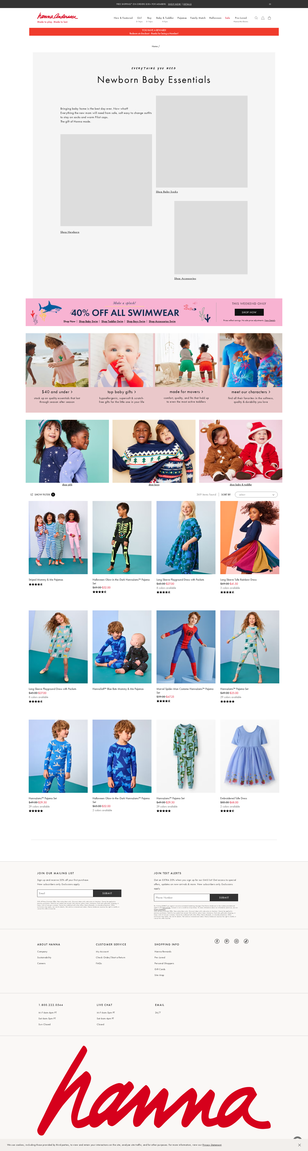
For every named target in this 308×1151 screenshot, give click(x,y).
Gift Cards (160, 969)
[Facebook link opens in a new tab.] (217, 941)
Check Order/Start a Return (110, 957)
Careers (41, 963)
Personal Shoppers (164, 963)
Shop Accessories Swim (162, 321)
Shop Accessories (185, 278)
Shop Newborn (69, 232)
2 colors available (102, 810)
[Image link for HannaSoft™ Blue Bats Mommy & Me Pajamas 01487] (122, 646)
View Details (270, 320)
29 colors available (230, 697)
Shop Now (174, 4)
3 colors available (230, 588)
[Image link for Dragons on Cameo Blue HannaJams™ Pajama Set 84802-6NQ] (185, 756)
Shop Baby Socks (167, 191)
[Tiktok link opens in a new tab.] (246, 941)
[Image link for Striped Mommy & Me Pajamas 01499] (58, 537)
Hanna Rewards (163, 951)
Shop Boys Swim (136, 321)
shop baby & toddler (241, 484)
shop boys (154, 484)
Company (42, 951)
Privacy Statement (212, 1144)
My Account (102, 951)
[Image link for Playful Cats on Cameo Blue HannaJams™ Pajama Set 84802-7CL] (249, 646)
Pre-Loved (160, 957)
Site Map (159, 975)
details (187, 4)
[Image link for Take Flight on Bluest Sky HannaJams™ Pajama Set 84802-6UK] (58, 756)
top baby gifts (120, 391)
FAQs (99, 963)
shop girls (67, 484)
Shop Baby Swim (88, 321)
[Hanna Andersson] (74, 17)
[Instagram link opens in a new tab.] (236, 941)
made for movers (185, 391)
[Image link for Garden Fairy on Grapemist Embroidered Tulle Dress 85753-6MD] (249, 756)
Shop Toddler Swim (112, 321)
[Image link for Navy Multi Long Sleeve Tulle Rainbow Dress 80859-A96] (249, 537)
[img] (58, 585)
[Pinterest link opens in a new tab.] (226, 941)
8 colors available (166, 588)
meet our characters (249, 391)
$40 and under (55, 391)
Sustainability (44, 957)
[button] (256, 18)
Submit (107, 893)
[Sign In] (263, 18)
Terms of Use (166, 907)
